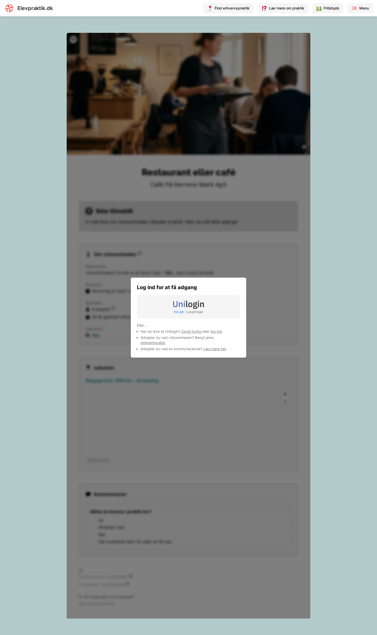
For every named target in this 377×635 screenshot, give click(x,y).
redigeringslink (153, 342)
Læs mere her (214, 349)
